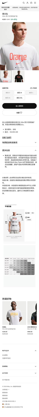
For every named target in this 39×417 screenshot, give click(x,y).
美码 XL (7, 98)
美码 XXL (20, 98)
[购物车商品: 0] (31, 2)
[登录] (27, 2)
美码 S (8, 92)
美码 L (31, 92)
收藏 (18, 113)
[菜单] (35, 2)
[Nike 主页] (5, 3)
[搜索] (23, 2)
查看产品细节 (6, 137)
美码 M (19, 92)
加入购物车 (19, 106)
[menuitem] (6, 389)
